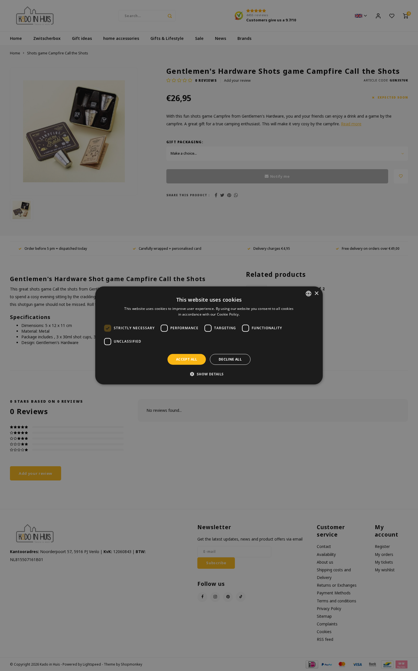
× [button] (316, 293)
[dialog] (209, 335)
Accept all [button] (186, 359)
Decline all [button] (230, 359)
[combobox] (308, 293)
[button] (209, 374)
